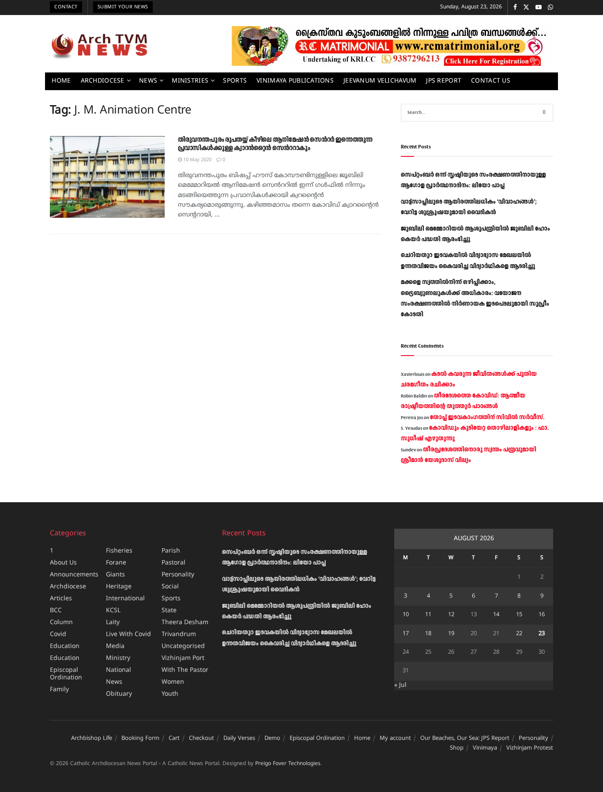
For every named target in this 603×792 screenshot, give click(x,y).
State (169, 610)
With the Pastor (185, 670)
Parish (171, 551)
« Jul (400, 685)
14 (496, 614)
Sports (235, 81)
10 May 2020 (196, 160)
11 (428, 614)
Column (61, 622)
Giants (115, 575)
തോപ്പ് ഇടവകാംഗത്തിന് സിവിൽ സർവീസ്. (487, 417)
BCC (56, 610)
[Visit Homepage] (99, 46)
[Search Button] (544, 112)
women (173, 682)
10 (406, 614)
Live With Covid (128, 634)
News (148, 81)
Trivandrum (179, 634)
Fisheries (119, 551)
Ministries (190, 81)
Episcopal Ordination (66, 674)
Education (64, 646)
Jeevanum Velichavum (379, 81)
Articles (61, 599)
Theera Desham (185, 622)
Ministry (118, 658)
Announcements (74, 575)
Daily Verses (239, 738)
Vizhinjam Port (183, 658)
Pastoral (173, 563)
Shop (457, 748)
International (125, 599)
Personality (178, 575)
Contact (66, 7)
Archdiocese (102, 81)
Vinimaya (485, 748)
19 (451, 633)
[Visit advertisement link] (392, 46)
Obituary (119, 694)
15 (519, 614)
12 (451, 614)
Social (170, 587)
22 (519, 633)
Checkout (201, 738)
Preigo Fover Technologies (287, 764)
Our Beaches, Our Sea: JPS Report (464, 738)
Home (61, 81)
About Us (63, 563)
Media (115, 646)
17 (406, 633)
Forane (116, 563)
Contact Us (490, 81)
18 (428, 633)
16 (542, 614)
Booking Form (140, 738)
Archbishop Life (91, 738)
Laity (113, 622)
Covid (58, 634)
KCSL (113, 610)
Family (59, 689)
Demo (272, 738)
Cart (174, 738)
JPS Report (443, 81)
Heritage (119, 587)
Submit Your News (123, 7)
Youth (170, 694)
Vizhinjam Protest (529, 748)
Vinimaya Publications (295, 81)
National (118, 670)
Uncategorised (183, 646)
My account (395, 738)
